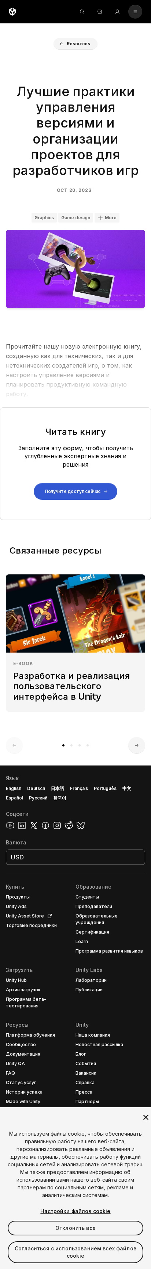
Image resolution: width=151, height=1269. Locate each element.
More (111, 217)
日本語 (57, 788)
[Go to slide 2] (71, 745)
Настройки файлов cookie (75, 1211)
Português (105, 788)
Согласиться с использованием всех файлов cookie (75, 1252)
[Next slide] (136, 745)
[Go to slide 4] (88, 745)
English (13, 788)
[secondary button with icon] (135, 12)
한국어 (59, 798)
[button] (75, 44)
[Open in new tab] (48, 916)
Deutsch (36, 788)
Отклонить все (75, 1228)
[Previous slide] (14, 745)
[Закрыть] (145, 1117)
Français (79, 788)
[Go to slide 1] (63, 745)
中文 (126, 788)
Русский (38, 798)
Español (14, 798)
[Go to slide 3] (80, 745)
